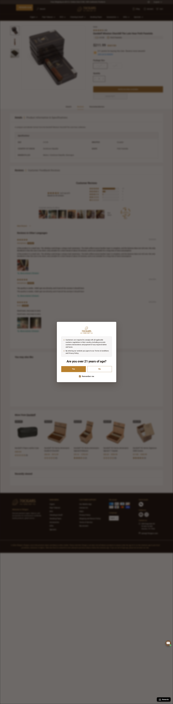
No (99, 369)
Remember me (88, 376)
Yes (73, 369)
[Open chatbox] (168, 643)
